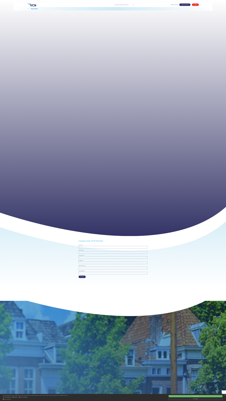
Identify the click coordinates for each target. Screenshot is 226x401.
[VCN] (31, 4)
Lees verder (66, 395)
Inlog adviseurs (196, 1)
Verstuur (82, 276)
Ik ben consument (185, 4)
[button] (35, 399)
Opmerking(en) (82, 270)
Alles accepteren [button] (195, 396)
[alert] (113, 397)
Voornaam (81, 244)
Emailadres (81, 260)
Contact (195, 4)
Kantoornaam (81, 255)
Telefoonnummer (82, 265)
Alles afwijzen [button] (195, 398)
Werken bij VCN (174, 4)
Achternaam (81, 250)
